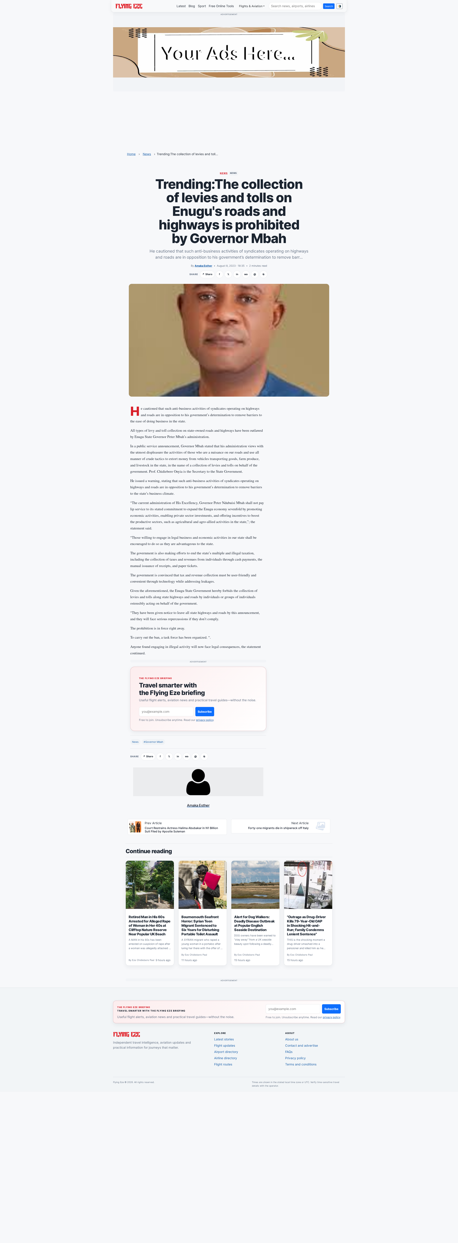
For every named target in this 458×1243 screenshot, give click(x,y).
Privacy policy (295, 1058)
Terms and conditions (300, 1064)
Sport (202, 6)
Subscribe (205, 711)
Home (131, 154)
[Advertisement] (229, 119)
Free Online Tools (221, 6)
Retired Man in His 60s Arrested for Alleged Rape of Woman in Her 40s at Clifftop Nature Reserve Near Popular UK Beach (149, 925)
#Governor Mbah (153, 741)
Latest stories (224, 1039)
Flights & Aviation (250, 6)
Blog (192, 6)
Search (329, 6)
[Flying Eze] (128, 6)
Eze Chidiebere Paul (143, 960)
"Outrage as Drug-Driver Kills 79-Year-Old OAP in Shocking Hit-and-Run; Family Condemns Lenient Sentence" (306, 925)
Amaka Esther (203, 265)
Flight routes (223, 1064)
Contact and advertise (301, 1045)
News (147, 154)
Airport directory (226, 1052)
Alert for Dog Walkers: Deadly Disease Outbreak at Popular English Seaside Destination (254, 923)
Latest (181, 6)
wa (246, 274)
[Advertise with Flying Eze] (229, 52)
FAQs (289, 1052)
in (237, 274)
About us (291, 1039)
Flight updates (224, 1045)
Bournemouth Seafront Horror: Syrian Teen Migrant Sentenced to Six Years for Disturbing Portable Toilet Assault (200, 925)
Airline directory (225, 1058)
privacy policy (204, 720)
